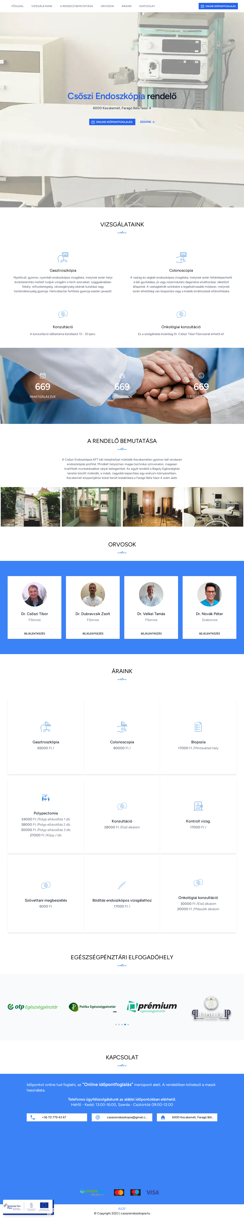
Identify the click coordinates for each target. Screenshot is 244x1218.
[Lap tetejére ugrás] (237, 1211)
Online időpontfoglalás (220, 6)
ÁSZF (122, 1209)
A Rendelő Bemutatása (76, 6)
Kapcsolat (147, 6)
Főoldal (17, 6)
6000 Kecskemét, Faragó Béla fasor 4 (198, 1117)
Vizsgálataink (41, 6)
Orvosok (107, 6)
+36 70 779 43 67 (54, 1117)
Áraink (127, 6)
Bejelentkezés (34, 633)
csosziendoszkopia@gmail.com (128, 1117)
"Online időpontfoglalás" (107, 1084)
